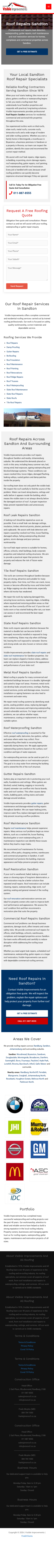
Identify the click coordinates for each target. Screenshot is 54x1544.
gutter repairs (37, 803)
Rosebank (10, 1079)
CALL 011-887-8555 (27, 1021)
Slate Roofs (12, 398)
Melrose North (37, 1079)
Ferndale (42, 1072)
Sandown (41, 1054)
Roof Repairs (12, 343)
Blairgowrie (13, 1075)
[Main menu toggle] (48, 6)
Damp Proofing (13, 347)
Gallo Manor (41, 1064)
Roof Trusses (12, 381)
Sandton (46, 1046)
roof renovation (14, 898)
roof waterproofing (20, 733)
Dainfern (44, 1057)
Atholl (32, 1064)
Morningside (23, 1057)
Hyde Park (43, 1060)
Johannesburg (16, 1049)
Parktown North (27, 1082)
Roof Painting (12, 368)
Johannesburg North (36, 1075)
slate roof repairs (38, 652)
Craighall (23, 1075)
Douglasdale (11, 1057)
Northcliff (33, 1072)
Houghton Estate (23, 1079)
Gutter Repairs (13, 351)
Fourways (25, 1060)
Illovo (18, 1060)
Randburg (38, 1046)
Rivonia (15, 1064)
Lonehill (7, 1064)
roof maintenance (18, 828)
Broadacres (34, 1057)
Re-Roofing (11, 356)
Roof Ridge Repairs (15, 377)
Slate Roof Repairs (15, 394)
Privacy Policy (27, 1346)
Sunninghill (10, 1060)
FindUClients (27, 1536)
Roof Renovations (14, 373)
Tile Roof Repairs (14, 402)
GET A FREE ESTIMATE (27, 52)
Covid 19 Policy (27, 1349)
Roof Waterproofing (15, 385)
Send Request (16, 286)
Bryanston (32, 1054)
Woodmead (22, 1054)
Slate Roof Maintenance (17, 390)
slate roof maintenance (14, 656)
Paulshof (35, 1060)
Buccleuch (23, 1064)
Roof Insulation (13, 360)
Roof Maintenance (15, 364)
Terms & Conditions (27, 1342)
